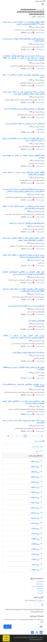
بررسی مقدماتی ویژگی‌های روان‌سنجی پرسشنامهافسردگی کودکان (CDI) (23, 385)
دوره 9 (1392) (35, 528)
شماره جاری (39, 450)
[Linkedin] (41, 633)
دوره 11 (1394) (35, 518)
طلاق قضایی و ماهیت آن (36, 320)
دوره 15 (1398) (35, 497)
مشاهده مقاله (40, 32)
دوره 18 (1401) (35, 482)
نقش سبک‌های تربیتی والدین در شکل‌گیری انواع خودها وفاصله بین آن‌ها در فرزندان (23, 402)
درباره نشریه (40, 583)
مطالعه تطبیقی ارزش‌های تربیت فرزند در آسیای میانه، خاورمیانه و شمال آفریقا (23, 173)
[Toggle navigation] (24, 4)
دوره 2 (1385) (35, 564)
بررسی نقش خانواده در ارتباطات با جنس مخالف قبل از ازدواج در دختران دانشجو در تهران (23, 139)
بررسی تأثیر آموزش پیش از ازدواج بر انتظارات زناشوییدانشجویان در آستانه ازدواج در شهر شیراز (23, 336)
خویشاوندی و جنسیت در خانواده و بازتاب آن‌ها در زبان (26, 305)
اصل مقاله (27, 32)
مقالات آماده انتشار (37, 446)
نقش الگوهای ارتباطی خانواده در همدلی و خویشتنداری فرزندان (23, 156)
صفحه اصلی (40, 581)
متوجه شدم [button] (6, 638)
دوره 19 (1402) (35, 477)
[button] (28, 639)
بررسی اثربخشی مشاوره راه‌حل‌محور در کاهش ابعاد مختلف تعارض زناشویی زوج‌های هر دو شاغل (23, 256)
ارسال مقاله (40, 588)
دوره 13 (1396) (35, 507)
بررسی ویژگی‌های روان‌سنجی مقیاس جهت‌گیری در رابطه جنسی (23, 75)
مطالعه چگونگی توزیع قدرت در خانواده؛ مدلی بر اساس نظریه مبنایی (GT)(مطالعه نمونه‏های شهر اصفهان (23, 23)
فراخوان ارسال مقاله (38, 600)
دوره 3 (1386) (35, 559)
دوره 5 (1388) (35, 549)
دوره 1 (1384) (35, 569)
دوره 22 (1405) (35, 461)
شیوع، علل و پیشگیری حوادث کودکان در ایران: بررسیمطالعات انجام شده (23, 368)
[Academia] (37, 633)
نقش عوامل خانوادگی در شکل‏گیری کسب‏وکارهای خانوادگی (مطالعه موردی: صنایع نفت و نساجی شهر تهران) (23, 272)
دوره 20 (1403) (35, 471)
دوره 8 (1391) (35, 533)
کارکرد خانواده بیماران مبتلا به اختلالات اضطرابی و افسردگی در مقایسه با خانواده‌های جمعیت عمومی (23, 239)
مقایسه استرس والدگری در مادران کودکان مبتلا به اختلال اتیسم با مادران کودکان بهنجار (23, 207)
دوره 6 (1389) (35, 544)
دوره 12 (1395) (35, 513)
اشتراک (7, 626)
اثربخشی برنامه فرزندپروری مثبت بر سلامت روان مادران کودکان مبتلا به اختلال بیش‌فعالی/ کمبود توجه (23, 92)
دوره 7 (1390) (35, 538)
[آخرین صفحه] (8, 436)
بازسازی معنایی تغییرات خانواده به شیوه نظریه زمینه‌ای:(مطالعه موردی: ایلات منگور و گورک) (23, 289)
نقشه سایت (40, 592)
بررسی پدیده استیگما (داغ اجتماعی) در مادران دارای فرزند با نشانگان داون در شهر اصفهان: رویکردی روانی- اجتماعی (23, 190)
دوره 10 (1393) (35, 523)
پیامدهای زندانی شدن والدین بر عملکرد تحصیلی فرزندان (24, 123)
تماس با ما (41, 590)
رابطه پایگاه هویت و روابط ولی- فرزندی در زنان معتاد (26, 223)
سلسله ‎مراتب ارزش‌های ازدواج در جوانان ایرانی (28, 352)
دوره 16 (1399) (35, 492)
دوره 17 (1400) (35, 487)
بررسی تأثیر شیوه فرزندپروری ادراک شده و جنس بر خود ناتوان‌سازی (23, 421)
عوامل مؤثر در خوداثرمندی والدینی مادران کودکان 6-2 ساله (24, 108)
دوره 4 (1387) (35, 554)
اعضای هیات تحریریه (38, 586)
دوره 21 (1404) (35, 466)
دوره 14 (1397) (35, 502)
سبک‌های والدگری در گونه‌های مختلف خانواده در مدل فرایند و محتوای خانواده (23, 39)
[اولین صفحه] (41, 436)
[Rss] (32, 633)
